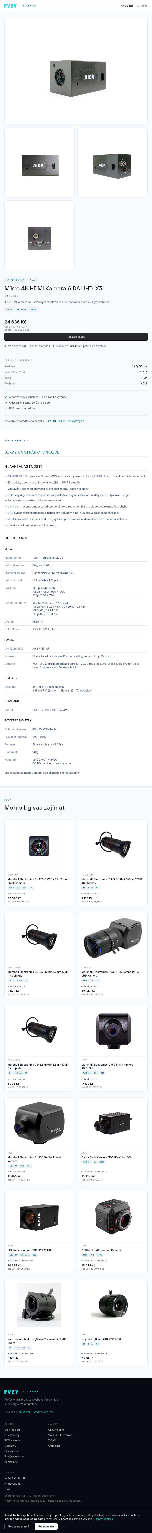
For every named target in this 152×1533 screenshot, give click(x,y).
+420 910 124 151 (56, 421)
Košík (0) (126, 6)
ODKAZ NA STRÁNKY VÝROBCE (31, 452)
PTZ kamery (11, 1435)
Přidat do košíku (76, 336)
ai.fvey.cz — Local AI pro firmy (36, 1411)
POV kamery (12, 1440)
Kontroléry (10, 1461)
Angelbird (54, 1445)
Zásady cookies (103, 1518)
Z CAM (52, 1440)
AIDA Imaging (56, 1429)
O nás (7, 1489)
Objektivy (10, 1445)
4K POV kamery (15, 280)
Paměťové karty (14, 1456)
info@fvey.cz (76, 421)
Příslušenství (11, 1451)
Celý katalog (12, 1429)
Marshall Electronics (60, 1435)
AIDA (33, 280)
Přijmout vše (46, 1526)
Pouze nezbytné (18, 1526)
